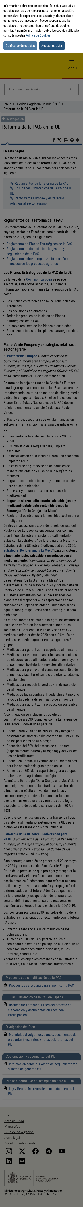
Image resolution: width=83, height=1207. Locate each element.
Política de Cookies (37, 35)
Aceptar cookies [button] (52, 46)
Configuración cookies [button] (20, 46)
